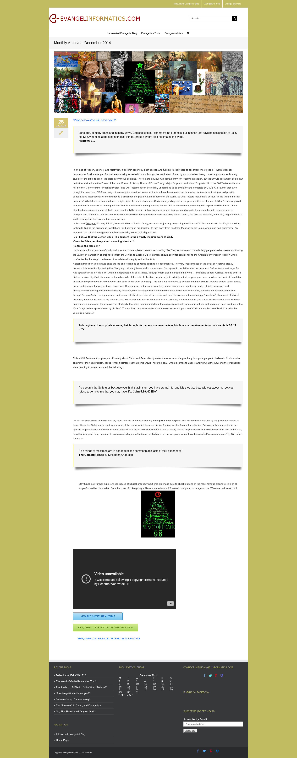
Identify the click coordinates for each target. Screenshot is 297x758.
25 (145, 689)
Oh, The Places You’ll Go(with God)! (75, 711)
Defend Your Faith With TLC (71, 675)
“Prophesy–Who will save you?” (94, 120)
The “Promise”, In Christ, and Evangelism (78, 705)
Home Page (62, 740)
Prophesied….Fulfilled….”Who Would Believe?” (81, 687)
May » (129, 694)
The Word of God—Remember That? (76, 681)
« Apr (121, 694)
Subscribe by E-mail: (195, 719)
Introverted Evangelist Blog (70, 734)
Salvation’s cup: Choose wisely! (73, 699)
